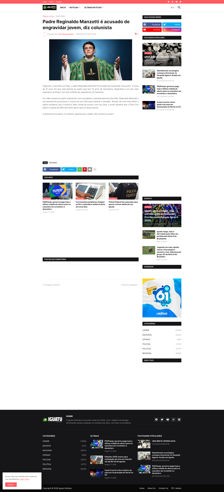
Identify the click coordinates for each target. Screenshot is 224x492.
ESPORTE (64, 446)
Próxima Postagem (129, 285)
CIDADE (161, 330)
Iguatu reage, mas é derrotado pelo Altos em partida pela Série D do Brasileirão (167, 235)
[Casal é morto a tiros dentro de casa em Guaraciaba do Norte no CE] (148, 105)
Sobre (51, 2)
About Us (151, 488)
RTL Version (176, 488)
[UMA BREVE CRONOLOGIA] (144, 444)
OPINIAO (161, 339)
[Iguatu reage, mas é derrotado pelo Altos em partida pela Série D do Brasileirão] (148, 234)
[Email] (90, 169)
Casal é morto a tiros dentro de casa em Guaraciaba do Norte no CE (169, 104)
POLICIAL (161, 344)
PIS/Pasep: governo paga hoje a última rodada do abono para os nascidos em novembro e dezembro (57, 205)
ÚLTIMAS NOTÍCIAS (93, 7)
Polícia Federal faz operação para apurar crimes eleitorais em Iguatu (123, 204)
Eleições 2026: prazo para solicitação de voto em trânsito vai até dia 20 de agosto (118, 459)
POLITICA (161, 349)
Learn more (24, 479)
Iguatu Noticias (65, 488)
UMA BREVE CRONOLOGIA (163, 441)
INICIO (63, 7)
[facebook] (168, 2)
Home (45, 2)
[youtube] (176, 2)
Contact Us (163, 488)
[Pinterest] (84, 169)
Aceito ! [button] (11, 484)
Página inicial (48, 16)
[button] (173, 7)
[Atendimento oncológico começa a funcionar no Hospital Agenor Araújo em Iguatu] (148, 73)
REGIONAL (161, 353)
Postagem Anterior (52, 285)
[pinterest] (180, 2)
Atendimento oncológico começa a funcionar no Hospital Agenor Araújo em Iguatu (169, 74)
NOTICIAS (73, 7)
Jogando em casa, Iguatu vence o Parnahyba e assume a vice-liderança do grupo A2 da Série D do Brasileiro (169, 252)
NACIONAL (60, 16)
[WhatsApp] (79, 169)
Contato (59, 2)
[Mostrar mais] (95, 169)
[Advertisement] (91, 140)
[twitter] (172, 2)
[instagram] (173, 419)
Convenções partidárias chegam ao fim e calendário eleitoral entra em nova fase (90, 204)
